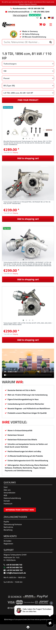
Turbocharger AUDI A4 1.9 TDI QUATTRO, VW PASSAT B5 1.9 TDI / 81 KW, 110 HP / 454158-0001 (27, 202)
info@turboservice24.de (18, 12)
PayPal (6, 521)
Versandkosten (9, 492)
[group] (28, 123)
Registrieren (8, 543)
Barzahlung (8, 529)
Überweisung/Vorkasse (13, 524)
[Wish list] (37, 18)
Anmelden (7, 540)
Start (6, 487)
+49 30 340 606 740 (14, 564)
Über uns (7, 489)
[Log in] (41, 18)
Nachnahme (8, 527)
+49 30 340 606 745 (14, 570)
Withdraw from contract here (20, 509)
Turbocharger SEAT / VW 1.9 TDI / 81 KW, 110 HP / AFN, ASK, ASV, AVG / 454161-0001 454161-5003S (28, 323)
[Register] (45, 18)
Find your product (28, 100)
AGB (5, 495)
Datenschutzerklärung (12, 498)
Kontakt (7, 500)
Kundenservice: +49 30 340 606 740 (28, 8)
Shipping (15, 152)
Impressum (8, 503)
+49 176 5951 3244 (41, 12)
